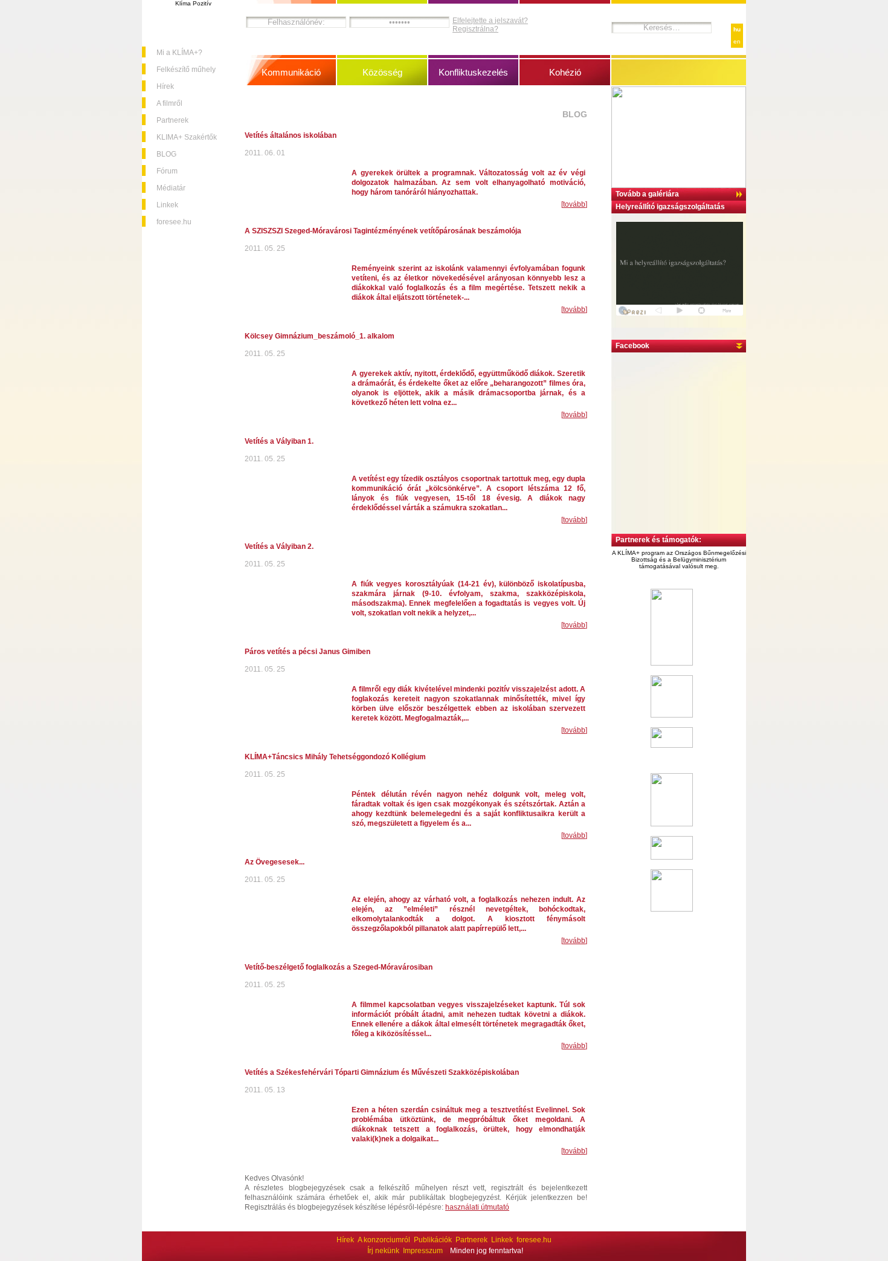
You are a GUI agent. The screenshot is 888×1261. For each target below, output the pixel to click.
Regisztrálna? (475, 29)
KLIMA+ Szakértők (186, 137)
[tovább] (574, 204)
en (737, 41)
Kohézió (565, 72)
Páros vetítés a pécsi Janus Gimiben (307, 651)
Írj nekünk (383, 1250)
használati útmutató (477, 1207)
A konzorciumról (384, 1240)
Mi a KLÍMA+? (179, 52)
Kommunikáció (291, 72)
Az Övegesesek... (274, 862)
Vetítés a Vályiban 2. (279, 546)
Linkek (167, 205)
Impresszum (423, 1250)
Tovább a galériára (647, 194)
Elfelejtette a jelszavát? (490, 20)
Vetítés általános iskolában (290, 135)
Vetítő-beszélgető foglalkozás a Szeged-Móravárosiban (339, 967)
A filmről (169, 103)
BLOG (166, 154)
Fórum (167, 171)
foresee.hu (173, 222)
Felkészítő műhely (186, 69)
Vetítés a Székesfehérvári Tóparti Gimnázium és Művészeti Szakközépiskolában (382, 1072)
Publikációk (433, 1240)
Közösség (382, 72)
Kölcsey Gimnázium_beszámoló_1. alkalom (319, 336)
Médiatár (170, 188)
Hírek (165, 86)
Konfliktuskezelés (473, 72)
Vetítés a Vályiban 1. (279, 441)
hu (737, 29)
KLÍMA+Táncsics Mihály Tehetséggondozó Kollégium (335, 757)
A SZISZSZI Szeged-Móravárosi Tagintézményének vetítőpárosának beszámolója (383, 231)
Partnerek (172, 120)
